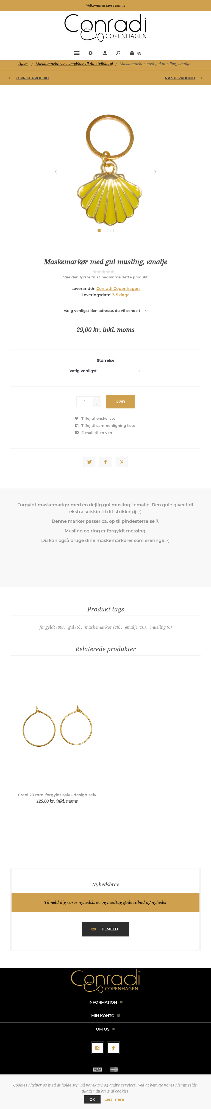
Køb (120, 401)
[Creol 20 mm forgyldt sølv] (57, 727)
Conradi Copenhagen (118, 288)
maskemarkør (98, 627)
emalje (131, 627)
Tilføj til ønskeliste (98, 418)
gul (71, 627)
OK (92, 1099)
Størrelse (106, 360)
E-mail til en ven (96, 432)
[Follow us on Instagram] (97, 1048)
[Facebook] (113, 1048)
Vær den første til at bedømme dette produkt (105, 277)
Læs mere (114, 1099)
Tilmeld (109, 929)
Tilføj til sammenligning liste (108, 425)
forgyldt (47, 627)
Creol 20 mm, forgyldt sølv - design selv (57, 794)
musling (158, 627)
